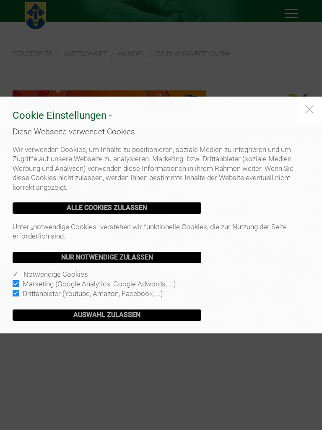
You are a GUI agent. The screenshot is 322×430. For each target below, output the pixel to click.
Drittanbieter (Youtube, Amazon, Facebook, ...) (93, 293)
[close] (309, 109)
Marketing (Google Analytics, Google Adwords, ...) (99, 284)
